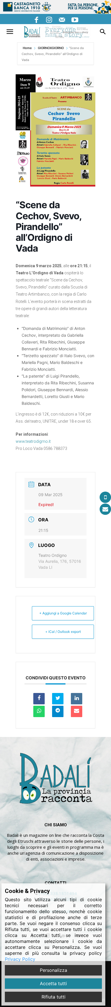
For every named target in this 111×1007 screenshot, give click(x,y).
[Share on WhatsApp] (39, 711)
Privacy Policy (20, 959)
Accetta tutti (53, 983)
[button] (10, 31)
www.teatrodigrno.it (33, 441)
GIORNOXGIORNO (51, 48)
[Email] (76, 711)
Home (27, 48)
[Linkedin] (76, 698)
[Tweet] (57, 698)
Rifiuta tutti (53, 997)
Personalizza (53, 970)
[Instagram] (49, 19)
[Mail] (62, 19)
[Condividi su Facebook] (39, 698)
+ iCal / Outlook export (63, 631)
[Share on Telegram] (57, 711)
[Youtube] (75, 19)
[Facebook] (36, 19)
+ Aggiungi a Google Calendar (63, 613)
